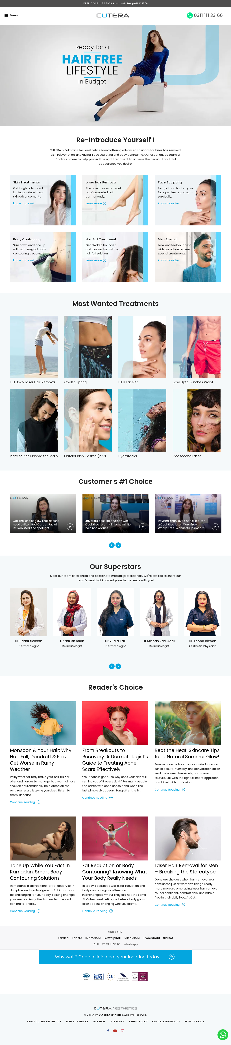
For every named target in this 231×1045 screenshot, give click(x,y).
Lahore (77, 938)
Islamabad (93, 938)
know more (21, 203)
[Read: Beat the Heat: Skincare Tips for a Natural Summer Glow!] (188, 723)
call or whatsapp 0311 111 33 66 (131, 3)
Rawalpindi (112, 938)
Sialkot (168, 938)
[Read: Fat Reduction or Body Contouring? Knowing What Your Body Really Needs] (115, 838)
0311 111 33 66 (208, 15)
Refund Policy (138, 1021)
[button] (6, 15)
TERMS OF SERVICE (77, 1021)
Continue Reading (22, 802)
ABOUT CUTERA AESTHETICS (44, 1021)
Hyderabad (151, 938)
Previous (112, 545)
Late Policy (117, 1021)
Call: (106, 944)
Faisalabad (132, 938)
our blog (99, 1021)
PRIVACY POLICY (194, 1021)
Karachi (63, 938)
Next (118, 545)
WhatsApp (131, 944)
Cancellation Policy (166, 1021)
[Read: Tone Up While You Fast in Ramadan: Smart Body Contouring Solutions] (43, 838)
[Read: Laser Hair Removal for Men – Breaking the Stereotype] (188, 838)
